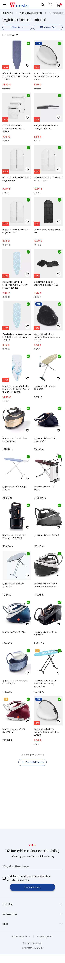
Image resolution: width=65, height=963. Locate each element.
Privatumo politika (21, 936)
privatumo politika (18, 880)
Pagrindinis (7, 13)
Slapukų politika (45, 936)
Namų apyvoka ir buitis (31, 13)
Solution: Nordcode (32, 943)
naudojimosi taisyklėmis (34, 876)
